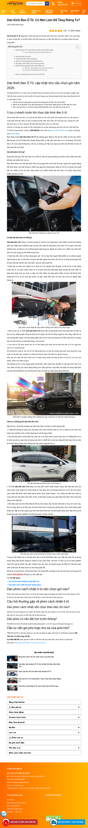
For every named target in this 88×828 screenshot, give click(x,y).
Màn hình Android (49, 12)
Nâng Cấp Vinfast (16, 702)
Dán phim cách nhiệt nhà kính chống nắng (25, 585)
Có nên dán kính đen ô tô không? (27, 59)
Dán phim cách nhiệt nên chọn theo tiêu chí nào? (39, 68)
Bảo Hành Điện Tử (13, 806)
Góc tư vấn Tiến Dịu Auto (59, 130)
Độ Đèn (12, 727)
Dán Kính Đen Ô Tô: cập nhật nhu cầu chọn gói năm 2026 (34, 50)
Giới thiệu (13, 12)
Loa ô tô (12, 732)
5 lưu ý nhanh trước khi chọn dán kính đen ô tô (38, 52)
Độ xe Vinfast (23, 12)
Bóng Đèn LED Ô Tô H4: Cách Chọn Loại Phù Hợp (36, 657)
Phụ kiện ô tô (75, 12)
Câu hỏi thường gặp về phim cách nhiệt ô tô (30, 66)
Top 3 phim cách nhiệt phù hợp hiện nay (24, 581)
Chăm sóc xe (17, 737)
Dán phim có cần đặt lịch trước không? (36, 70)
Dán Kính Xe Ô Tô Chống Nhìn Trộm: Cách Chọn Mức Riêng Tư (39, 680)
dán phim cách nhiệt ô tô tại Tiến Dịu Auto (30, 643)
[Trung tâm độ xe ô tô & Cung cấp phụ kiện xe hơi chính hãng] (15, 4)
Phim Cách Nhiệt (35, 12)
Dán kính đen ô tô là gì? (23, 56)
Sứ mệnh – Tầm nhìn (14, 812)
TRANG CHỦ (3, 12)
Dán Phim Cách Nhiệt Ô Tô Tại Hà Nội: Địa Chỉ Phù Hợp (38, 686)
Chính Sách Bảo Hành (14, 809)
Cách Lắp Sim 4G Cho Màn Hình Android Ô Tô (34, 671)
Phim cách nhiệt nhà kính (20, 753)
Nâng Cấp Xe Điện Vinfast (16, 803)
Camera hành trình (17, 717)
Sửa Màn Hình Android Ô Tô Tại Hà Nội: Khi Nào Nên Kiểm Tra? (39, 665)
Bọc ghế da (64, 12)
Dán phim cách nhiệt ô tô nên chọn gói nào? (30, 63)
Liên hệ (84, 12)
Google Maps (15, 134)
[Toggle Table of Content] (76, 47)
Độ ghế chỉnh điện (16, 742)
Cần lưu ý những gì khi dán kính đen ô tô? (29, 61)
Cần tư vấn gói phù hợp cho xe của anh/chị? (30, 74)
